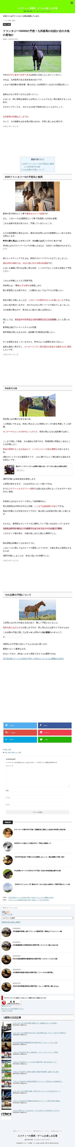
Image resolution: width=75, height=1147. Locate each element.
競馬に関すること (38, 1131)
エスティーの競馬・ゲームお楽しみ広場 (37, 8)
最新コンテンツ (17, 1131)
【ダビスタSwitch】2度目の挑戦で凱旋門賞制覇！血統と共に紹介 (36, 1072)
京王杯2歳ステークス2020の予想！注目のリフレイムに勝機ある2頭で (33, 658)
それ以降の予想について (32, 170)
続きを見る (20, 470)
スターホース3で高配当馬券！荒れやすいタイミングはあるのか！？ (37, 1091)
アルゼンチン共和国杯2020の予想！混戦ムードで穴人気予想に (29, 900)
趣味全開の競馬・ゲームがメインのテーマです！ (37, 1139)
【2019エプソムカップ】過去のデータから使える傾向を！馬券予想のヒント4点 (42, 884)
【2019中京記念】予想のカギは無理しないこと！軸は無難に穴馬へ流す (39, 857)
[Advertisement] (19, 141)
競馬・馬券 (8, 749)
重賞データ (14, 752)
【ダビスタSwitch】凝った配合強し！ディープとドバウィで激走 (35, 1052)
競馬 (9, 752)
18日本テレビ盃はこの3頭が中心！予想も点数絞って (32, 843)
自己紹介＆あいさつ (56, 1131)
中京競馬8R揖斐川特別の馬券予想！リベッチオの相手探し (33, 972)
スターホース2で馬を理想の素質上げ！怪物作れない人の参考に (35, 1023)
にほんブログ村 (6, 914)
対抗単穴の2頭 (32, 167)
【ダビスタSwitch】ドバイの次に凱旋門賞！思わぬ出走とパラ (35, 1062)
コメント (9, 766)
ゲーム (47, 1131)
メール (8, 797)
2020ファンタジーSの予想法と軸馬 (37, 164)
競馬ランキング (6, 1006)
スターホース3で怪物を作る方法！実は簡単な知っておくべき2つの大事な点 (39, 1033)
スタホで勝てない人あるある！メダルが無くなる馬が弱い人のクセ (36, 1110)
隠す (41, 159)
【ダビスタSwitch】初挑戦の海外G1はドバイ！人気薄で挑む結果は (36, 1101)
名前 (7, 790)
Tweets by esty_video (10, 922)
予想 (6, 752)
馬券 (19, 752)
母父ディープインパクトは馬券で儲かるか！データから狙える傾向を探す (41, 466)
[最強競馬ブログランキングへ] (12, 639)
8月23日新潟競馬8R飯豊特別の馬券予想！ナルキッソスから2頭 (35, 959)
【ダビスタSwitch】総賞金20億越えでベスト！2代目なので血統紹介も (37, 1081)
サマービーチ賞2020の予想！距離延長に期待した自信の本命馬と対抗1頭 (39, 829)
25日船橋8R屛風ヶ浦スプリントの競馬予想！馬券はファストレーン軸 (37, 931)
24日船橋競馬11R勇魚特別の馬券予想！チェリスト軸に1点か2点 (35, 945)
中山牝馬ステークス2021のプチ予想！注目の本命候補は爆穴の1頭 (37, 870)
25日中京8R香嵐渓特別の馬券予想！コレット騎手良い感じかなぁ (36, 986)
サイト (8, 804)
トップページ (27, 1131)
